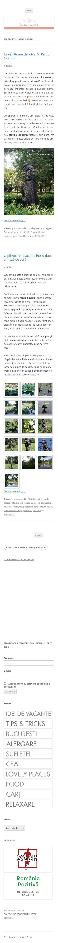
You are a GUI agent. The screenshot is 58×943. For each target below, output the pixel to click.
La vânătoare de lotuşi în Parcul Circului (27, 56)
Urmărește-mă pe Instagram (19, 559)
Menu (29, 10)
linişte (15, 506)
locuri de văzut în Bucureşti (27, 232)
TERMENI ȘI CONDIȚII (14, 910)
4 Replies (8, 65)
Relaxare (15, 502)
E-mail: (7, 670)
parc (15, 235)
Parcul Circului (24, 235)
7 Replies (8, 267)
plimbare (27, 510)
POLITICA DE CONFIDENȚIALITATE (20, 914)
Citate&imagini (35, 499)
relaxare (37, 510)
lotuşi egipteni (26, 506)
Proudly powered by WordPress (18, 937)
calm (43, 502)
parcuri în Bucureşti (13, 510)
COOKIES (8, 917)
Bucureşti (8, 232)
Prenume (9, 658)
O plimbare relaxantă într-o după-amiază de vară (28, 257)
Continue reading (15, 220)
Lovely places (34, 228)
